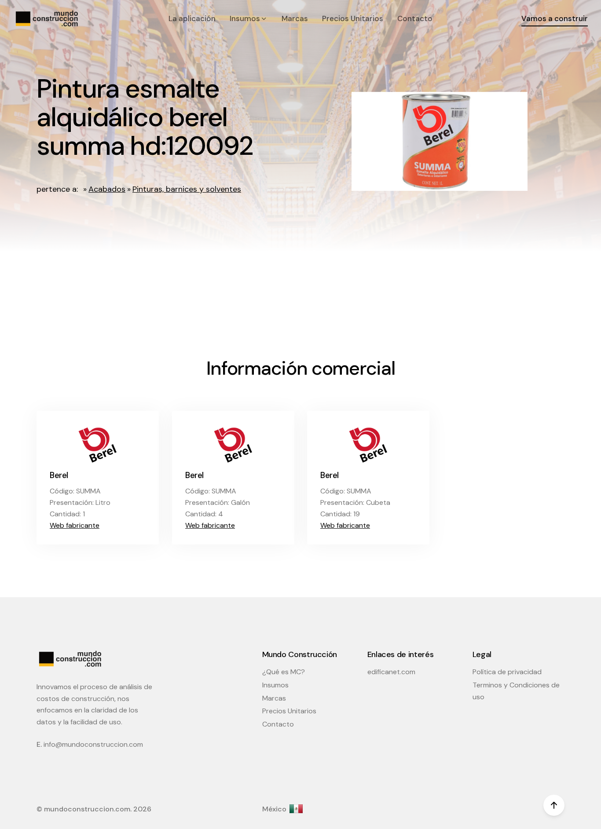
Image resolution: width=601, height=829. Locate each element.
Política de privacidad (507, 671)
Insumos (275, 685)
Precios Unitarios (352, 18)
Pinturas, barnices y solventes (186, 189)
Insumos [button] (246, 18)
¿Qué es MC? (283, 671)
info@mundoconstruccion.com (93, 744)
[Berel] (98, 444)
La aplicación (192, 18)
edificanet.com (391, 671)
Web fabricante (74, 525)
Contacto (414, 18)
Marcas (295, 18)
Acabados (106, 189)
